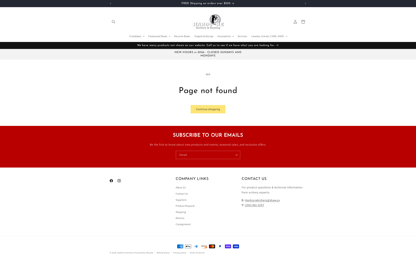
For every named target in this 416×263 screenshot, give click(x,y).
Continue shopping (208, 109)
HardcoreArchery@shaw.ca (262, 200)
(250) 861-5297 (254, 205)
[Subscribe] (236, 155)
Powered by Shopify (143, 252)
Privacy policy (179, 252)
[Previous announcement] (110, 3)
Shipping (181, 212)
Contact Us (182, 193)
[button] (113, 22)
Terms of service (197, 252)
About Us (181, 187)
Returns (180, 218)
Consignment (183, 224)
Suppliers (181, 199)
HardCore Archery (125, 252)
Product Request (185, 205)
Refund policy (163, 252)
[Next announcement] (305, 3)
